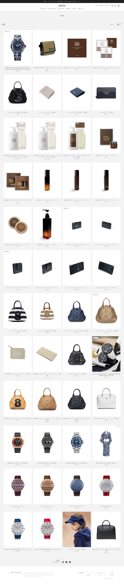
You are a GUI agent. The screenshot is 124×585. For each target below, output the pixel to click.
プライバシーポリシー (102, 575)
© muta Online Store (109, 578)
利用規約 (88, 575)
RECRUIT (102, 5)
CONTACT (107, 5)
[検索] (115, 5)
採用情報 (112, 575)
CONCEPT (42, 8)
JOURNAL (68, 8)
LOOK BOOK (60, 8)
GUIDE (96, 5)
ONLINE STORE (51, 8)
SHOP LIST (81, 8)
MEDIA (74, 8)
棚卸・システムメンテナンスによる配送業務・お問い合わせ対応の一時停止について (62, 1)
